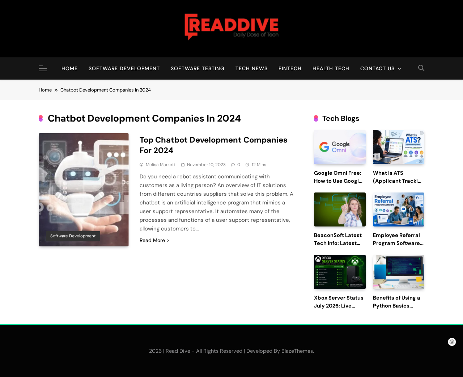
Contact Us (377, 68)
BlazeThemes (297, 351)
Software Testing (198, 68)
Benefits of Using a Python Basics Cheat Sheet (396, 306)
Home (69, 68)
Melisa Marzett (161, 164)
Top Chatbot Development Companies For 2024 (214, 145)
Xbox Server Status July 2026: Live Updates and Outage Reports (339, 310)
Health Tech (331, 68)
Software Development (124, 68)
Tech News (251, 68)
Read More (152, 240)
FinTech (290, 68)
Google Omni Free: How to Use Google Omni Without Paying (338, 185)
